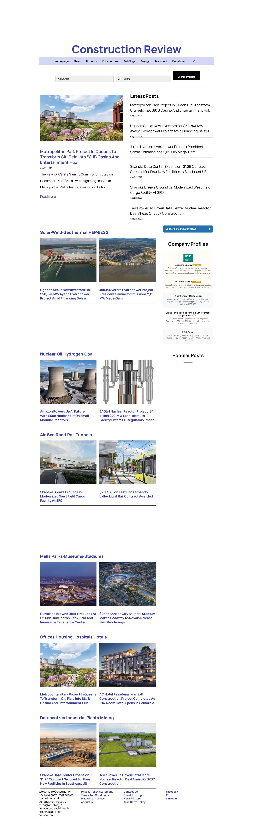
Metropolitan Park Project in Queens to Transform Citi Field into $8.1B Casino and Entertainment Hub (79, 157)
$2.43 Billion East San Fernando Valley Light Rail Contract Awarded (126, 494)
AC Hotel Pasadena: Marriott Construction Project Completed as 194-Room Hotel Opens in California (127, 698)
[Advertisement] (126, 20)
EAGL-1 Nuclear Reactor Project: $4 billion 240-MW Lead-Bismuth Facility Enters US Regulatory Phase (126, 415)
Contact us (131, 791)
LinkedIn (171, 798)
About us (87, 802)
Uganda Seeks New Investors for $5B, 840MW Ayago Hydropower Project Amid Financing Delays (169, 128)
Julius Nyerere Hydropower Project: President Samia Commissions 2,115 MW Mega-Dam (167, 149)
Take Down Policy (134, 802)
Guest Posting (133, 795)
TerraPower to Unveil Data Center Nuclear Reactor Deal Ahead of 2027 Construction (170, 211)
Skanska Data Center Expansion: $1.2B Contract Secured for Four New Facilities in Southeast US (168, 169)
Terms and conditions (95, 795)
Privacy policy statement (97, 791)
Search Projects (186, 77)
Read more (48, 196)
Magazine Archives (93, 798)
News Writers (132, 798)
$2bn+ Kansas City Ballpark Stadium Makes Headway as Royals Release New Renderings (127, 618)
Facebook (172, 791)
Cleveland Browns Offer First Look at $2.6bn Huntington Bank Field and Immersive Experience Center (68, 618)
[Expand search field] (194, 61)
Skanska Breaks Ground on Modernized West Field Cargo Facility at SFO (170, 190)
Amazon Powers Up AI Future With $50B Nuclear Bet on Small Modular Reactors (64, 415)
